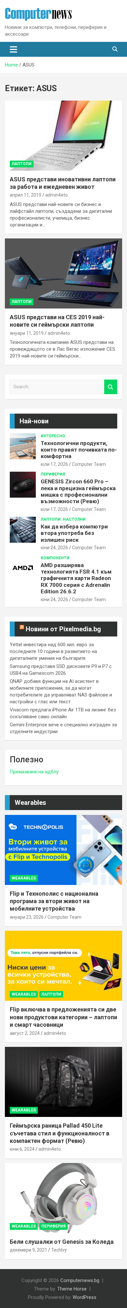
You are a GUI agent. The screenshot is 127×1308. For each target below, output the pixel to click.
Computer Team (89, 464)
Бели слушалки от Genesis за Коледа (62, 1241)
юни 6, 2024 (22, 1149)
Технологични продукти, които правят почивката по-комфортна (79, 450)
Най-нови (34, 421)
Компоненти (55, 558)
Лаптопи (22, 164)
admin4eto (56, 195)
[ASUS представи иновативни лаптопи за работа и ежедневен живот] (63, 135)
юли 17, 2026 (54, 464)
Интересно (53, 436)
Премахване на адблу (34, 772)
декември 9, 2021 (28, 1250)
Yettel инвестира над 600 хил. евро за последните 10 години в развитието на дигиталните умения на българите (53, 651)
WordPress (84, 1297)
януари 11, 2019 (27, 333)
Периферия (53, 474)
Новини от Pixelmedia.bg (63, 629)
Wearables (30, 802)
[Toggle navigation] (13, 49)
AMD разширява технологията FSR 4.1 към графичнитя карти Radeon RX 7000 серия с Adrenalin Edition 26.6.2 (76, 578)
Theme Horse (72, 1289)
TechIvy (59, 1250)
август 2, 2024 (25, 1033)
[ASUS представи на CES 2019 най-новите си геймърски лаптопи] (63, 273)
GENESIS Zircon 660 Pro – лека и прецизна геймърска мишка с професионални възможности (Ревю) (78, 491)
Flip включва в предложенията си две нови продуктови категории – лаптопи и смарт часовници (63, 1017)
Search (110, 387)
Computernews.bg (79, 1280)
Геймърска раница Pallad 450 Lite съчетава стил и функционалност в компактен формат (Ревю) (59, 1133)
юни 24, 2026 (54, 547)
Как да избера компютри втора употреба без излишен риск (74, 533)
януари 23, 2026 (27, 917)
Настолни (74, 519)
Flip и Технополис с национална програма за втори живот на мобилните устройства (54, 901)
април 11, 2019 (25, 195)
